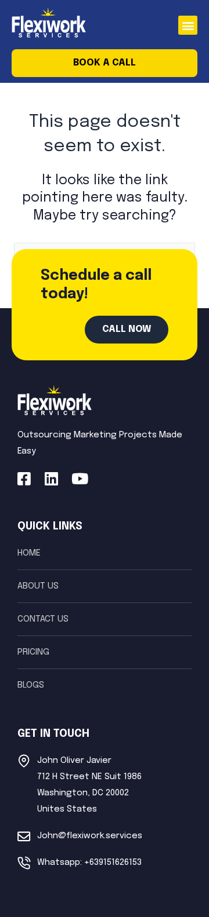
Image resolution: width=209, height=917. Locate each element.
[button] (187, 25)
